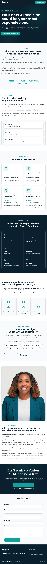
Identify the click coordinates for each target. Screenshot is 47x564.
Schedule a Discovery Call (9, 33)
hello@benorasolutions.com (37, 554)
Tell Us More (7, 525)
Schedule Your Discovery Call (22, 485)
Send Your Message (11, 540)
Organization (7, 515)
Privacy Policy (43, 561)
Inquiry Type (7, 520)
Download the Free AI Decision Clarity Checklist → (13, 37)
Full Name (6, 504)
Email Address (7, 509)
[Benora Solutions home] (5, 2)
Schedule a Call (40, 2)
